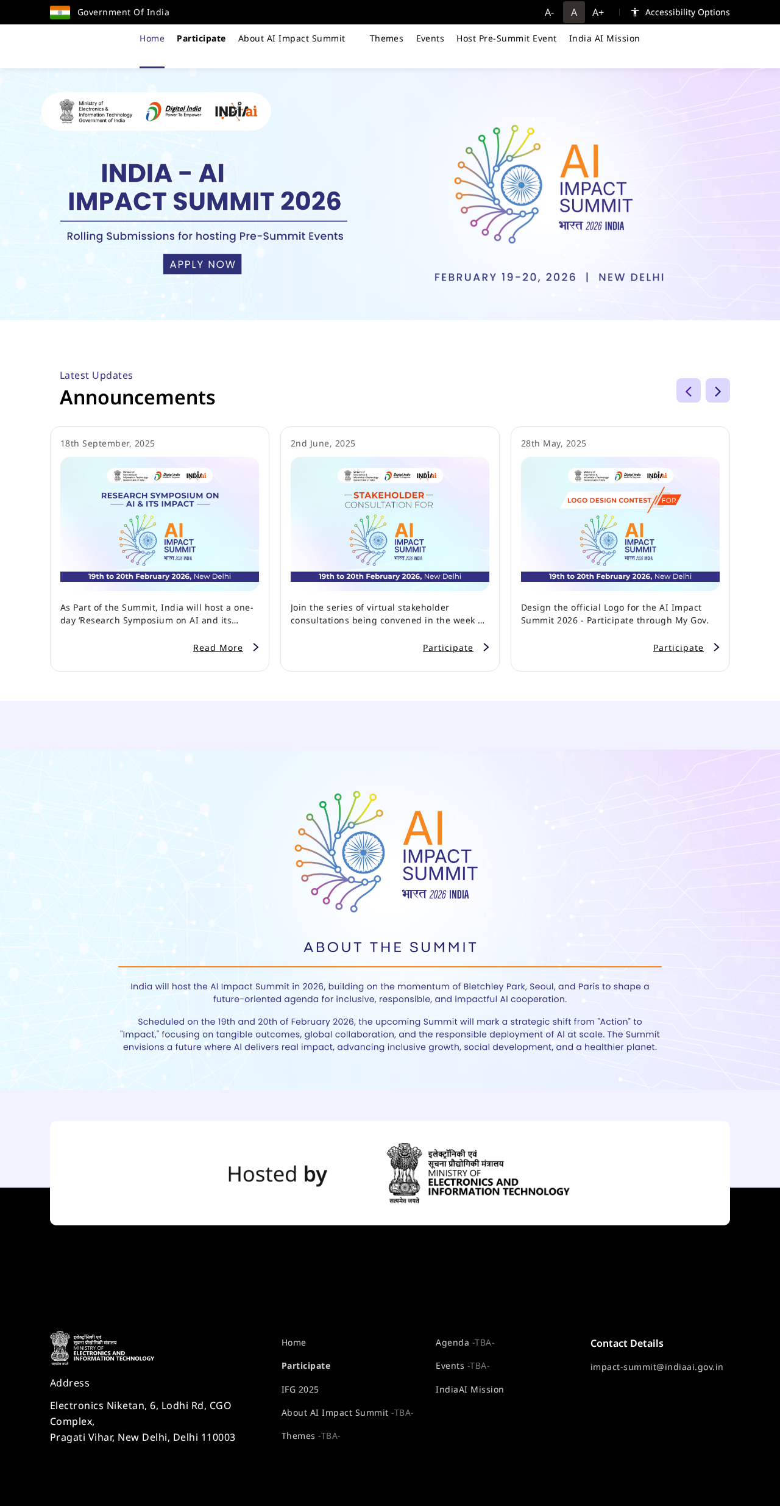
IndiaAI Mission (470, 1389)
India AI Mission (604, 38)
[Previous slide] (688, 390)
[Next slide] (718, 390)
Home (152, 38)
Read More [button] (218, 647)
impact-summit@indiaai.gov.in (657, 1366)
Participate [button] (448, 647)
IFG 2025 (300, 1389)
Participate (306, 1365)
